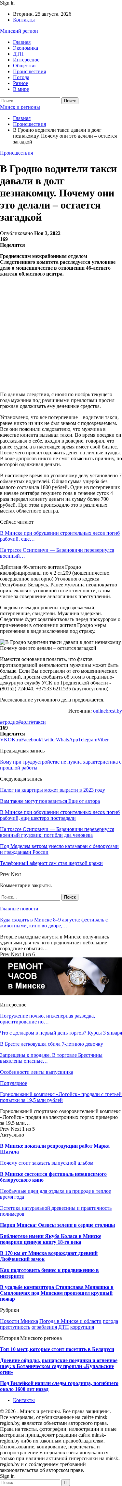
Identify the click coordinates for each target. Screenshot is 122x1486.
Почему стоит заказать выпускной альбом (46, 1163)
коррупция (82, 1327)
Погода (21, 77)
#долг (24, 722)
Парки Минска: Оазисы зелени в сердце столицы (57, 1225)
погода (110, 1321)
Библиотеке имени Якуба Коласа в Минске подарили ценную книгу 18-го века (50, 1239)
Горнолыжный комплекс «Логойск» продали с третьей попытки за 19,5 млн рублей (61, 1097)
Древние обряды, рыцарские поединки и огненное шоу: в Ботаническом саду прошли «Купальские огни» (58, 1366)
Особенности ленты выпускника (36, 1072)
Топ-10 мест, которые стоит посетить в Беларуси (57, 1349)
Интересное (26, 59)
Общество (24, 65)
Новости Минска (19, 1321)
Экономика (25, 48)
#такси (38, 722)
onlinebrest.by (107, 711)
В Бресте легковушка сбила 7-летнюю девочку (51, 1044)
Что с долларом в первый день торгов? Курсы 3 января (61, 1033)
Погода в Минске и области (70, 1321)
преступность (15, 1327)
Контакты (24, 20)
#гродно (9, 722)
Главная (22, 42)
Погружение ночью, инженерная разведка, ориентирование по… (47, 1018)
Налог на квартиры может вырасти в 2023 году (52, 790)
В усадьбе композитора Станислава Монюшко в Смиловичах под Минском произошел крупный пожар (57, 1293)
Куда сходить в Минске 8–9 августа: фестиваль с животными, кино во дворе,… (54, 922)
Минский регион (19, 31)
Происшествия (29, 71)
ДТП (18, 54)
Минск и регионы (20, 107)
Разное (20, 83)
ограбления (44, 1327)
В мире (21, 89)
